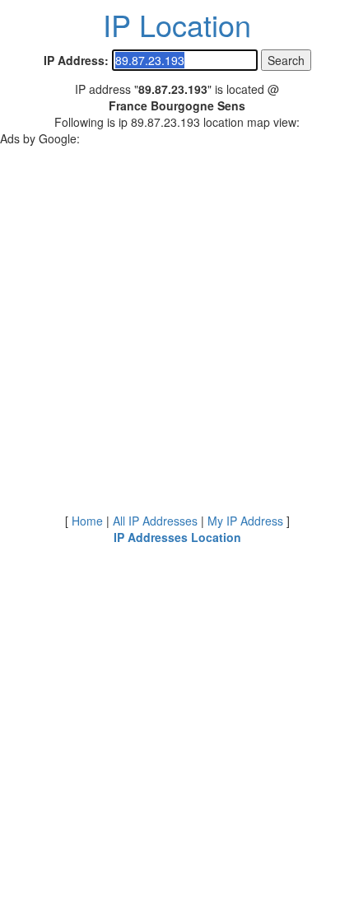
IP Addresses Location (177, 537)
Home (87, 520)
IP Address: (76, 60)
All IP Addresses (155, 520)
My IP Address (245, 520)
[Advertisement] (177, 324)
